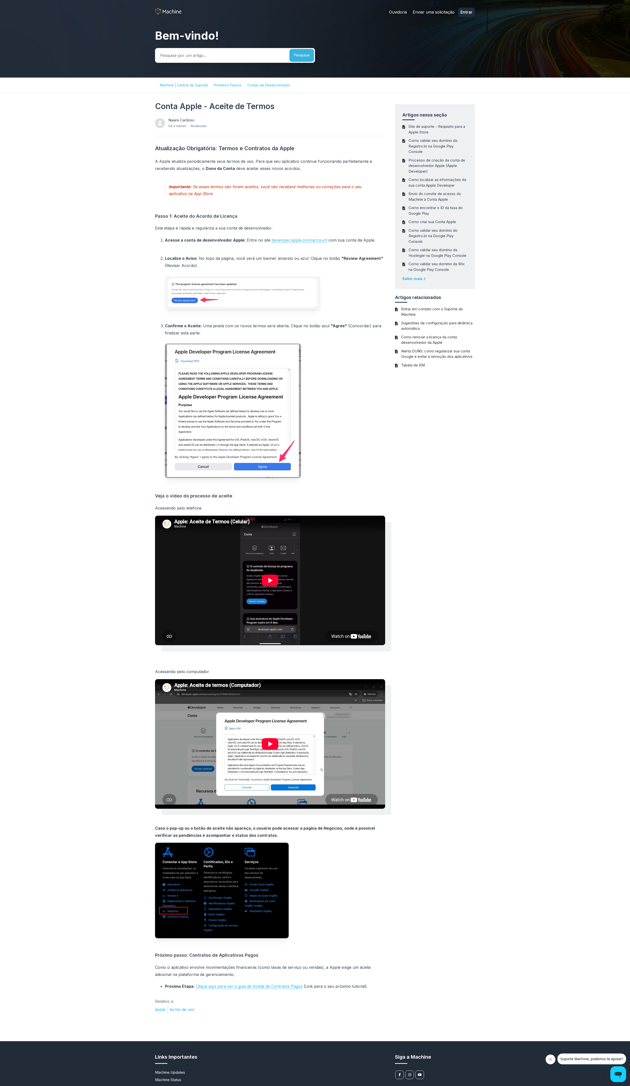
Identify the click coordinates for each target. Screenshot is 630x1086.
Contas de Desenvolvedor (268, 85)
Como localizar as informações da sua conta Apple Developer (437, 182)
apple (160, 1009)
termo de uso (182, 1009)
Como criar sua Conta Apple (432, 221)
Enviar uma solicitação (434, 12)
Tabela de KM (413, 365)
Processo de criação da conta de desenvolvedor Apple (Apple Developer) (437, 166)
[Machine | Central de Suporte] (168, 13)
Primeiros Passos (227, 85)
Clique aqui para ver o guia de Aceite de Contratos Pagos (249, 986)
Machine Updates (170, 1072)
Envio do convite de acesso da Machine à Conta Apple (435, 196)
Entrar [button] (466, 12)
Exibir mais (413, 278)
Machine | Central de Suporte (184, 85)
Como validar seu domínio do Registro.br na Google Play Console (433, 236)
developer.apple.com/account (299, 240)
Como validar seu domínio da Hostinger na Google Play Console (437, 252)
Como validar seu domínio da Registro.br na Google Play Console (433, 146)
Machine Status (168, 1079)
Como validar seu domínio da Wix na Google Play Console (437, 267)
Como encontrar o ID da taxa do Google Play (436, 210)
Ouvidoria (398, 12)
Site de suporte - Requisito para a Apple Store (437, 129)
